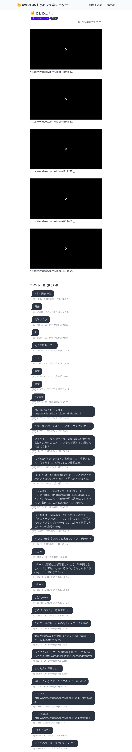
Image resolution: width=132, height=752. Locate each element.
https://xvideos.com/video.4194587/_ (52, 72)
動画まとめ (95, 5)
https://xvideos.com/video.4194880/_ (52, 121)
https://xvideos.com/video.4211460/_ (52, 221)
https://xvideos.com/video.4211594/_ (52, 271)
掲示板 (111, 5)
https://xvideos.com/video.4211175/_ (52, 171)
